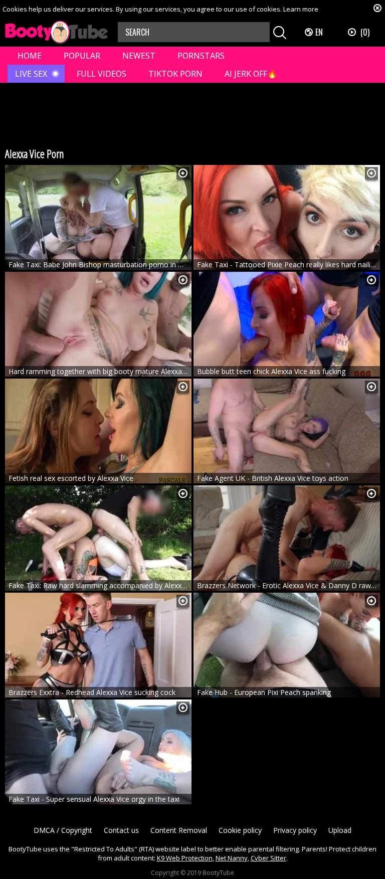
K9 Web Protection (185, 857)
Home (30, 55)
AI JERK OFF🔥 (251, 73)
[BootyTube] (56, 32)
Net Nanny (232, 857)
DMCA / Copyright (63, 830)
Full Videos (101, 73)
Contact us (121, 830)
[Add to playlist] (182, 173)
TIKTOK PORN (175, 73)
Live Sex (31, 73)
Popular (82, 55)
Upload (339, 830)
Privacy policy (295, 830)
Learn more (300, 9)
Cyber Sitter (268, 857)
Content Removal (178, 830)
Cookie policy (240, 830)
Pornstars (201, 55)
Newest (138, 55)
